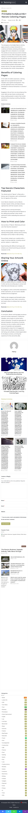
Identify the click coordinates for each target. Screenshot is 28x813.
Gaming (4, 754)
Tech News (4, 704)
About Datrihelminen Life (17, 557)
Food (3, 752)
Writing (3, 776)
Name (3, 500)
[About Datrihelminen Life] (5, 559)
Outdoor (4, 778)
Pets (3, 759)
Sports (3, 757)
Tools (3, 792)
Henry (5, 20)
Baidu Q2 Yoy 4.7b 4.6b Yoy (14, 253)
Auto (3, 740)
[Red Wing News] (10, 2)
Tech (3, 707)
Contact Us (16, 807)
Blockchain (4, 723)
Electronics (4, 773)
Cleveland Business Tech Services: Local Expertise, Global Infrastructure (17, 565)
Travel (3, 738)
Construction (5, 745)
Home (4, 8)
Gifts (3, 795)
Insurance (4, 771)
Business (4, 709)
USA (3, 702)
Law (3, 719)
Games (3, 769)
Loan (3, 761)
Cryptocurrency (6, 764)
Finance (4, 750)
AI (2, 790)
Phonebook (4, 711)
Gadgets (4, 781)
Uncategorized (5, 742)
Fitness (4, 788)
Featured (4, 783)
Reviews (4, 766)
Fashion (4, 731)
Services (4, 728)
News (3, 726)
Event (3, 785)
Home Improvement (7, 714)
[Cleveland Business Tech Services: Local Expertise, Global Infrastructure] (5, 565)
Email (3, 506)
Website (3, 511)
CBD (3, 747)
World (3, 697)
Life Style (4, 721)
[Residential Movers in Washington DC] (5, 573)
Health (3, 716)
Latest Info (8, 8)
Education (4, 735)
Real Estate (5, 733)
